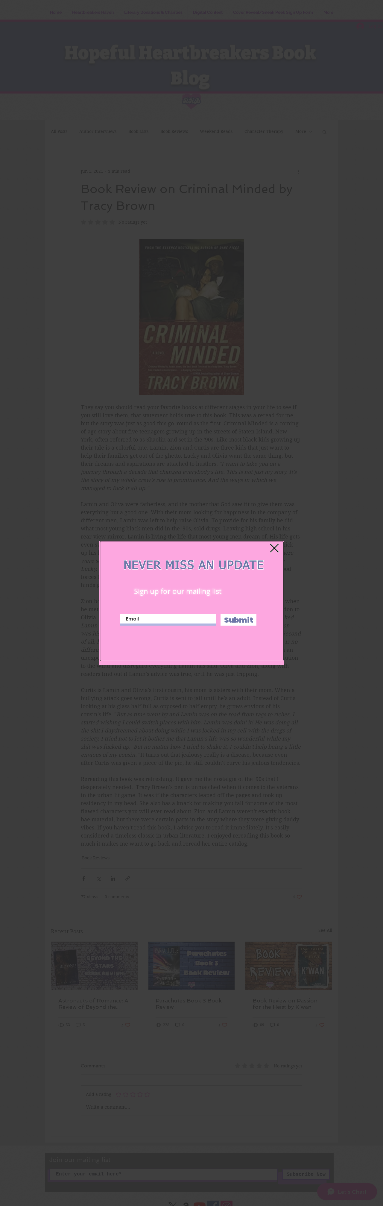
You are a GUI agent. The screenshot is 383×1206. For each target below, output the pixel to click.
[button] (274, 548)
